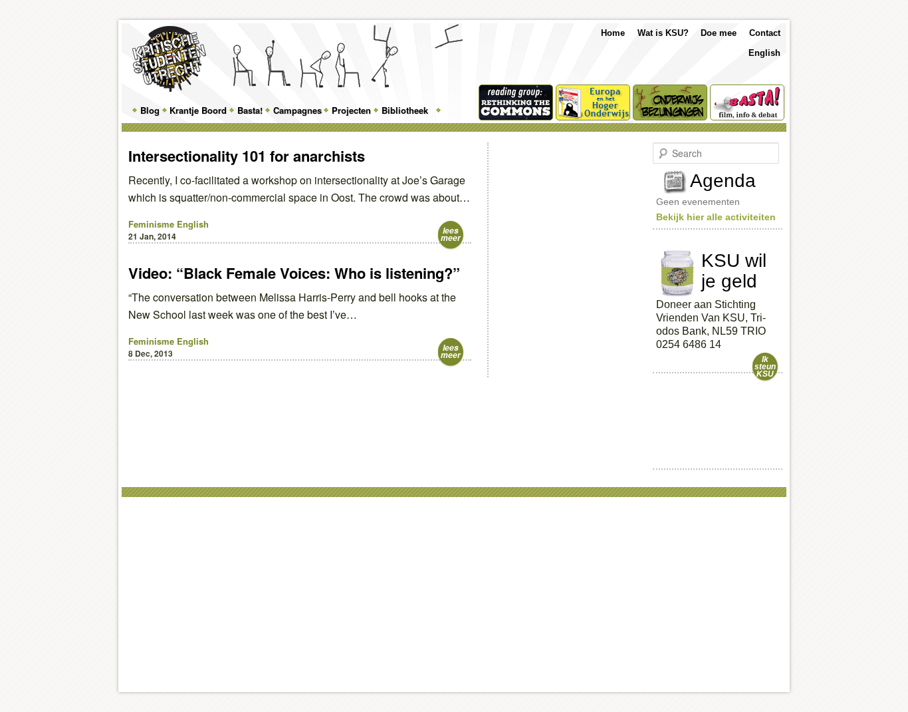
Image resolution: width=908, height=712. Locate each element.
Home (613, 33)
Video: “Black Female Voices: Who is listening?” (294, 272)
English (764, 53)
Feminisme (151, 224)
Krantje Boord (198, 110)
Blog (150, 110)
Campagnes (297, 110)
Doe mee (719, 33)
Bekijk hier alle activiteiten (716, 217)
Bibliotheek (405, 110)
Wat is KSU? (663, 33)
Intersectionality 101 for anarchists (246, 155)
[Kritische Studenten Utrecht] (169, 58)
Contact (764, 33)
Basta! (250, 110)
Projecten (351, 110)
